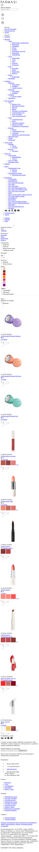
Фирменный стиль (14, 168)
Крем (14, 121)
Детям (10, 138)
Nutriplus (7, 37)
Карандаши (16, 58)
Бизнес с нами (9, 789)
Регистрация (12, 29)
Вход (6, 29)
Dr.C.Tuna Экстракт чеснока (17, 201)
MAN (10, 193)
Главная (7, 218)
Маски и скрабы (17, 124)
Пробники (11, 78)
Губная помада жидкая (8, 456)
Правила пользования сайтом (10, 822)
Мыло (14, 109)
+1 (17, 685)
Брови (10, 75)
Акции (7, 32)
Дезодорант (16, 84)
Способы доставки (11, 798)
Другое (14, 159)
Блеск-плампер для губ (8, 678)
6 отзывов (4, 339)
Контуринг (15, 44)
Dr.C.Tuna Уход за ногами (16, 191)
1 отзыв (3, 593)
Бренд (6, 166)
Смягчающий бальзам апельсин (11, 376)
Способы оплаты (10, 800)
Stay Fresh (11, 184)
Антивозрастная (17, 119)
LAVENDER (12, 179)
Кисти (14, 146)
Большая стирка (13, 162)
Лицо (10, 41)
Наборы (7, 164)
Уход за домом (13, 160)
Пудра (14, 48)
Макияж (7, 39)
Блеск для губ (5, 722)
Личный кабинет (10, 817)
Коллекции (8, 177)
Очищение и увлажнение (20, 126)
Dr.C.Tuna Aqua (13, 186)
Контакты (8, 782)
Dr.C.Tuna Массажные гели (17, 188)
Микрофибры (16, 157)
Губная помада (5, 546)
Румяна (14, 49)
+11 (17, 464)
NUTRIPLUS (12, 198)
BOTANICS (12, 200)
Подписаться (23, 750)
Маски (14, 129)
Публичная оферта (11, 810)
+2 (17, 730)
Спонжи (15, 147)
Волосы (10, 128)
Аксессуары (8, 142)
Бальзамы (15, 68)
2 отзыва (3, 379)
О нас (6, 784)
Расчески (15, 151)
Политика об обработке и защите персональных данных (19, 823)
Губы (10, 66)
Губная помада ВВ (7, 501)
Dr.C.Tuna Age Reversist (15, 183)
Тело (9, 102)
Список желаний (10, 819)
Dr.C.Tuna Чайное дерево (16, 196)
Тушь (14, 60)
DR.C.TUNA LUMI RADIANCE (18, 203)
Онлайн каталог (10, 31)
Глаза (10, 56)
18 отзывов (4, 459)
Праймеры (15, 46)
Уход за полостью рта (19, 116)
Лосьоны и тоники (18, 123)
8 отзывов (4, 419)
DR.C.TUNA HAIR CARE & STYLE (20, 194)
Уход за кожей (9, 101)
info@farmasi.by (12, 769)
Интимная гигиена (18, 106)
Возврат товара (9, 807)
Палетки (15, 63)
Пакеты (14, 170)
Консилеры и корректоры (20, 43)
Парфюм (15, 86)
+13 (17, 598)
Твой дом (8, 153)
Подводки (15, 65)
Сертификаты (9, 786)
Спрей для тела (17, 88)
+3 (17, 510)
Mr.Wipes (11, 208)
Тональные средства (18, 51)
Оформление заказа (11, 797)
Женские (11, 83)
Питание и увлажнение (19, 111)
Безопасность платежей (12, 808)
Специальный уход (18, 112)
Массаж (14, 107)
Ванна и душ (16, 104)
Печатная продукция (15, 173)
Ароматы (8, 81)
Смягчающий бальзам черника (11, 336)
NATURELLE (12, 181)
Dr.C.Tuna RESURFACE (16, 206)
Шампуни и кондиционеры (21, 135)
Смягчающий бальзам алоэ (9, 416)
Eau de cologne (16, 96)
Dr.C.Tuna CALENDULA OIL (17, 189)
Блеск (14, 70)
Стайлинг (15, 133)
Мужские (11, 89)
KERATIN (11, 205)
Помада (14, 73)
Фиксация (15, 53)
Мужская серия (13, 136)
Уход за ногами (17, 114)
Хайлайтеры (16, 55)
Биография (8, 787)
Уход (13, 61)
